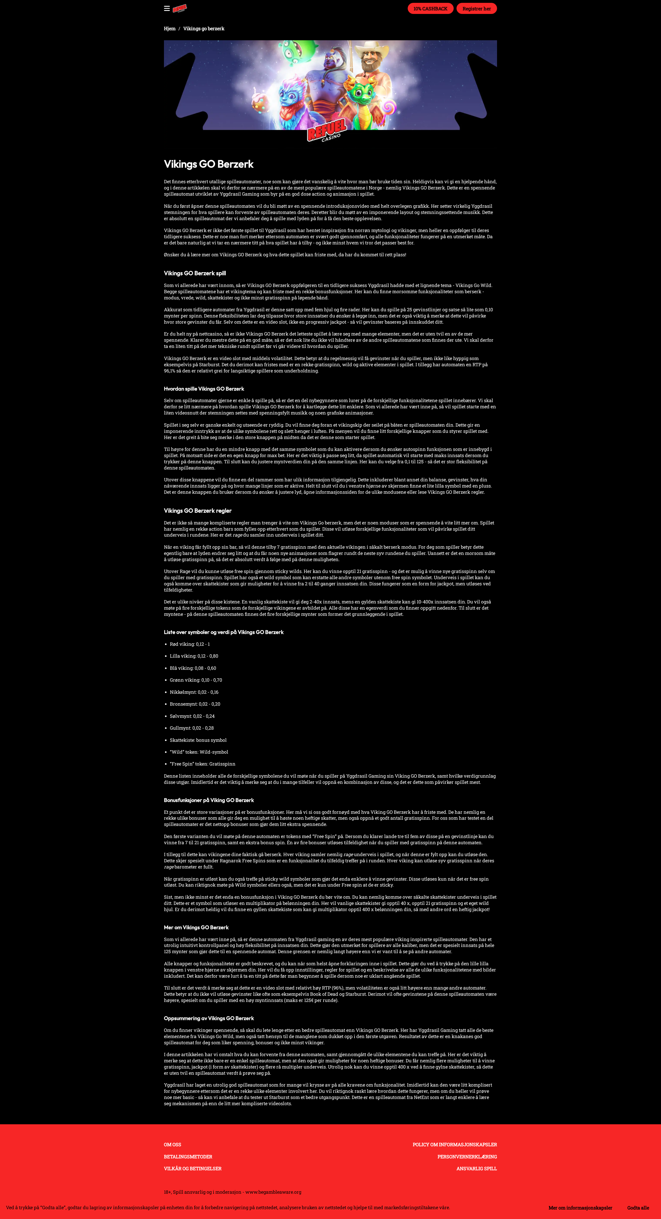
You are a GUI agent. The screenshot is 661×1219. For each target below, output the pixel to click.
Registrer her (477, 8)
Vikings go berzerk (203, 28)
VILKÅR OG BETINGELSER (193, 1168)
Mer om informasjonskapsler (580, 1208)
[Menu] (167, 8)
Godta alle (638, 1208)
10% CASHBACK (430, 8)
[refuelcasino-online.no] (180, 8)
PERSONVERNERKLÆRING (467, 1156)
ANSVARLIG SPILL (477, 1168)
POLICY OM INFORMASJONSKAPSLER (455, 1144)
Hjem (170, 28)
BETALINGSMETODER (188, 1156)
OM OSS (172, 1144)
